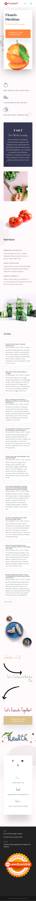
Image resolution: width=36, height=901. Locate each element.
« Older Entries (8, 602)
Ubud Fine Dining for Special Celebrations (15, 345)
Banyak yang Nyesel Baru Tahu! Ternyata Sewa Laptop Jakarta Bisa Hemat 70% (17, 576)
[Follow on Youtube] (22, 761)
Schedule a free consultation (15, 34)
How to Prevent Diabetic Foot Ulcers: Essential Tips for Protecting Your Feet (17, 546)
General (27, 347)
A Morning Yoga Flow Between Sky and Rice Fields (17, 457)
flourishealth (11, 347)
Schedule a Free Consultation (18, 720)
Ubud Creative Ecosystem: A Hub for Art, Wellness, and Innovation (17, 429)
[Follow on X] (18, 765)
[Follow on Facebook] (13, 761)
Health (27, 491)
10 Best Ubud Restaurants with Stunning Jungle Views (16, 518)
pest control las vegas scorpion (13, 833)
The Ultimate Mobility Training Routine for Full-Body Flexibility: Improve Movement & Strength (16, 487)
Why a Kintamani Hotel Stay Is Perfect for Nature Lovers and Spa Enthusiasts (17, 401)
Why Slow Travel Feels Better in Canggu (16, 372)
